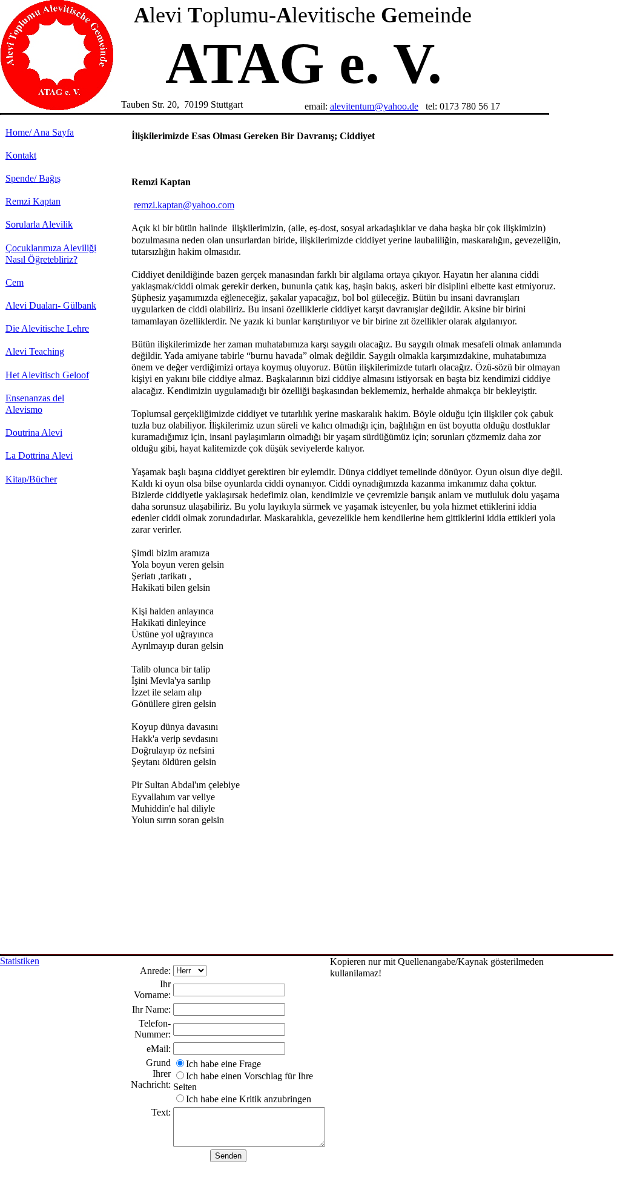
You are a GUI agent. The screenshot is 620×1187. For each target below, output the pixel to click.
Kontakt (20, 155)
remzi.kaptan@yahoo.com (184, 205)
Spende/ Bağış (33, 178)
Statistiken (19, 961)
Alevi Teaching (34, 351)
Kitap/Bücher (31, 479)
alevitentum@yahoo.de (374, 106)
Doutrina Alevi (33, 432)
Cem (14, 282)
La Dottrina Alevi (39, 455)
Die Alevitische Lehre (47, 328)
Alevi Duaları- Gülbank (50, 305)
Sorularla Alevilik (39, 224)
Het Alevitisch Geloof (47, 375)
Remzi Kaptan (33, 201)
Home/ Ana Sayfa (39, 132)
